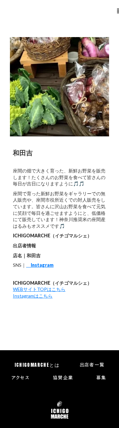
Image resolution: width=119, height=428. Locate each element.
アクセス (20, 378)
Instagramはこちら (33, 296)
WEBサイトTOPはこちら (39, 289)
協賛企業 (63, 378)
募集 (101, 378)
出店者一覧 (92, 365)
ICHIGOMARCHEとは (37, 365)
